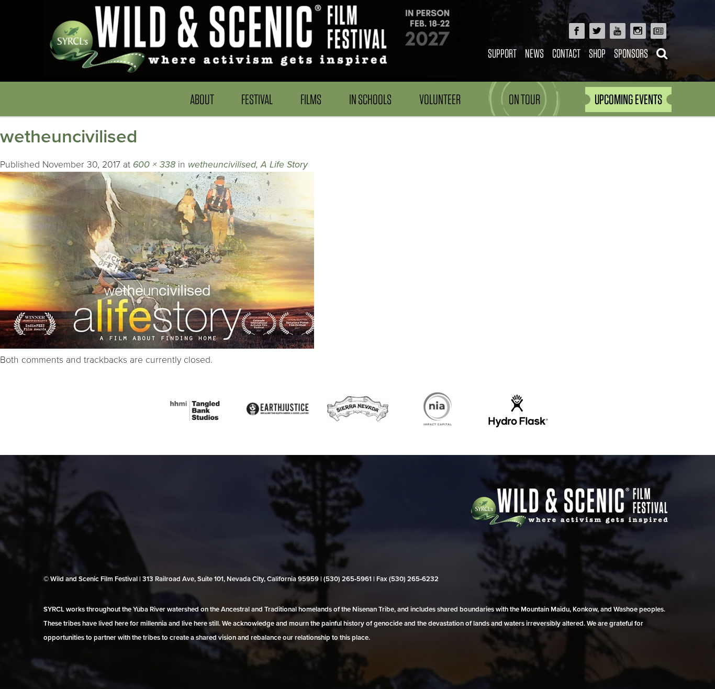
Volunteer (440, 99)
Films (310, 99)
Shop (597, 53)
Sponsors (631, 53)
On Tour (524, 99)
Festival (257, 99)
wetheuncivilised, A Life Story (248, 164)
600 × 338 (154, 164)
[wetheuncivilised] (157, 345)
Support (502, 53)
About (202, 99)
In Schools (370, 99)
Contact (566, 53)
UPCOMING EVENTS (628, 99)
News (534, 53)
